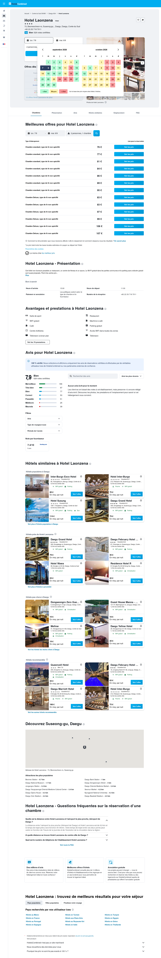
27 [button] (77, 79)
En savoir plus (120, 241)
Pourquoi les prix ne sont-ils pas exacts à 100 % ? (47, 951)
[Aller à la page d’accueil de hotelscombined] (17, 3)
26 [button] (71, 79)
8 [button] (48, 68)
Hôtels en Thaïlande (113, 924)
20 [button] (77, 73)
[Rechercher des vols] (4, 10)
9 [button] (54, 68)
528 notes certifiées (42, 32)
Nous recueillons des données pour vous (44, 946)
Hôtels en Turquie (112, 915)
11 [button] (65, 68)
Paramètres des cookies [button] (34, 249)
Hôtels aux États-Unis (74, 918)
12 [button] (71, 68)
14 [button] (43, 73)
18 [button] (65, 73)
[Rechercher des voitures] (4, 20)
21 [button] (43, 79)
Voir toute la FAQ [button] (67, 845)
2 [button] (54, 62)
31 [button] (113, 84)
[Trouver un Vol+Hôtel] (4, 25)
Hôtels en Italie (71, 924)
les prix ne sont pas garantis (84, 936)
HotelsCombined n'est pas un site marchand (45, 942)
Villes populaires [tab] (52, 903)
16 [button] (54, 73)
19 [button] (71, 73)
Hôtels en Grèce (111, 921)
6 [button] (76, 62)
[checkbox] (37, 446)
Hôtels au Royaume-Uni (74, 921)
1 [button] (48, 62)
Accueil (27, 13)
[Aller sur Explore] (4, 30)
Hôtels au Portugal (33, 921)
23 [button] (54, 79)
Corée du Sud (36, 13)
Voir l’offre (77, 494)
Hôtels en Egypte (112, 918)
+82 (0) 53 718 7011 (33, 29)
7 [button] (42, 68)
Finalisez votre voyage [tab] (73, 903)
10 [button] (60, 68)
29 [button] (48, 84)
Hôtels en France (33, 918)
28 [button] (43, 84)
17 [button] (60, 73)
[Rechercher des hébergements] (4, 15)
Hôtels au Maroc (32, 915)
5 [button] (71, 62)
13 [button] (77, 68)
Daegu (51, 13)
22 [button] (48, 79)
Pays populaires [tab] (33, 903)
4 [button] (65, 62)
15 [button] (48, 73)
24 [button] (60, 79)
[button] (4, 3)
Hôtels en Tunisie (72, 915)
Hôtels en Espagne (33, 924)
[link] (43, 524)
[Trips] (4, 37)
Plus (27, 275)
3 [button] (59, 62)
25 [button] (65, 79)
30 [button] (54, 84)
